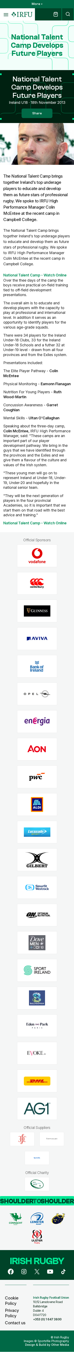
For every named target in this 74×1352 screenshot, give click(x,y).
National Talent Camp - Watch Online (35, 275)
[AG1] (37, 1108)
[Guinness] (37, 611)
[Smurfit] (37, 887)
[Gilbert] (37, 859)
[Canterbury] (37, 583)
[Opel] (37, 694)
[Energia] (37, 721)
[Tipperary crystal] (52, 1139)
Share (37, 113)
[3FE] (22, 1139)
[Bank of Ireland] (37, 666)
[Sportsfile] (37, 1158)
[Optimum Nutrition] (37, 915)
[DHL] (37, 1080)
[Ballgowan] (37, 997)
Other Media (60, 1344)
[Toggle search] (68, 14)
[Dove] (37, 942)
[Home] (22, 14)
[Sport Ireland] (37, 970)
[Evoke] (37, 1053)
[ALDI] (37, 804)
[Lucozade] (37, 832)
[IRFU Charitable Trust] (37, 1184)
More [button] (36, 4)
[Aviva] (37, 638)
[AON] (37, 749)
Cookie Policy (11, 1301)
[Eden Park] (37, 1025)
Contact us (15, 1322)
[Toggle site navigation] (6, 14)
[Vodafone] (37, 555)
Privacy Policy (12, 1313)
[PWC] (37, 776)
